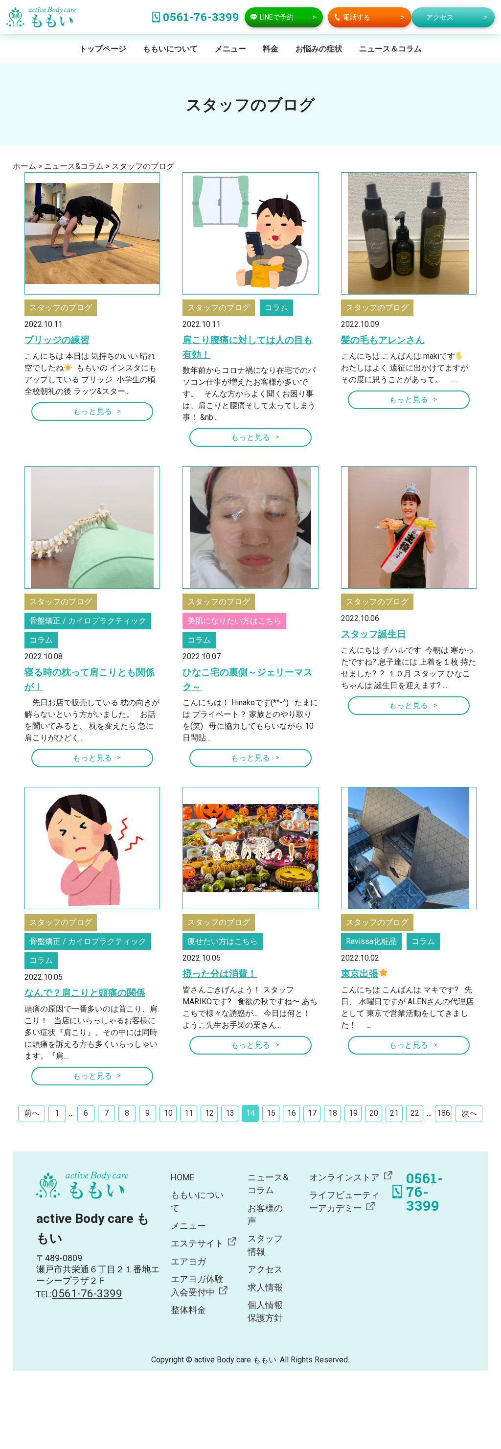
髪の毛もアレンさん (383, 339)
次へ (469, 1113)
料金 (270, 48)
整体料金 (188, 1310)
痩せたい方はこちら (222, 941)
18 (332, 1113)
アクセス (265, 1269)
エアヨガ (188, 1261)
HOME (182, 1177)
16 (291, 1113)
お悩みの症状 (319, 48)
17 (312, 1113)
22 (414, 1113)
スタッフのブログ (60, 307)
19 (353, 1113)
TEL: (79, 1294)
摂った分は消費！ (219, 973)
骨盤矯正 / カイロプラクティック (87, 620)
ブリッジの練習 (57, 339)
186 (443, 1113)
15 (271, 1113)
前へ (32, 1113)
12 (209, 1113)
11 (188, 1113)
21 (394, 1113)
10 (168, 1113)
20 (373, 1113)
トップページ (102, 48)
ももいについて (170, 48)
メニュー (230, 48)
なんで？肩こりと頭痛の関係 (84, 992)
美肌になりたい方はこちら (234, 620)
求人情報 (265, 1287)
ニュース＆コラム (390, 48)
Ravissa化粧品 (371, 941)
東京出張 (359, 973)
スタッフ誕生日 (373, 634)
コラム (276, 307)
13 (230, 1113)
